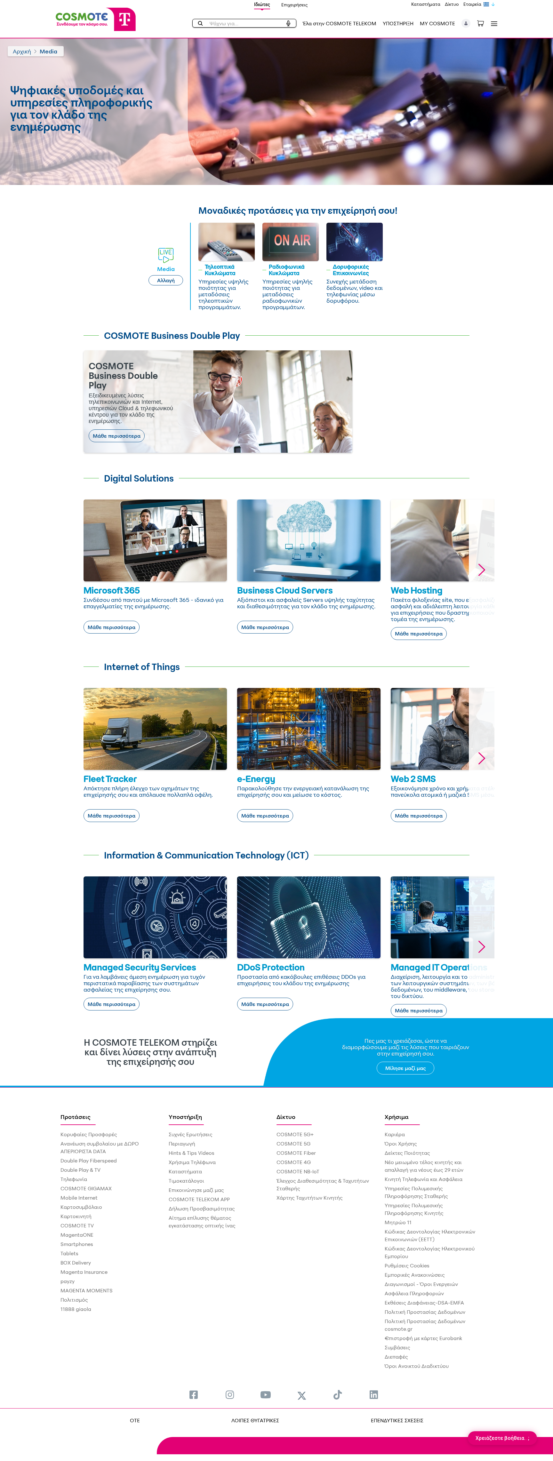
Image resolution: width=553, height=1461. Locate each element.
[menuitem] (193, 1395)
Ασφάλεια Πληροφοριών (414, 1293)
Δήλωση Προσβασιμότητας (202, 1208)
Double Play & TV (80, 1170)
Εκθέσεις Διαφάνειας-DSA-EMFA (424, 1302)
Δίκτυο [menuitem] (285, 1116)
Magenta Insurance (84, 1272)
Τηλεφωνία (73, 1179)
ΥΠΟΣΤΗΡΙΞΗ (398, 23)
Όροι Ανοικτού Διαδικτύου (417, 1366)
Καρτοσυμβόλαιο (81, 1207)
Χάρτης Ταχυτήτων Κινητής (309, 1197)
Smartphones (76, 1244)
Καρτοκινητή (76, 1216)
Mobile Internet (79, 1197)
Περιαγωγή (182, 1143)
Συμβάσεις (397, 1347)
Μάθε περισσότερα (116, 436)
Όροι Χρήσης (401, 1143)
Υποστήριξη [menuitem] (185, 1116)
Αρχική (22, 51)
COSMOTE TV (77, 1225)
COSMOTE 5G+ (295, 1134)
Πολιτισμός (74, 1300)
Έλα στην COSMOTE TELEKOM (339, 23)
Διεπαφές (396, 1356)
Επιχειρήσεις (294, 4)
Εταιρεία (472, 4)
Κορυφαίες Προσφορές (88, 1134)
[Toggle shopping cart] (484, 23)
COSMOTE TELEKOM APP (199, 1199)
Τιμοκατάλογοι (186, 1181)
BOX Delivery (75, 1262)
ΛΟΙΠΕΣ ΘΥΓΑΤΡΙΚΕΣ (255, 1420)
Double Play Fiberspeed (88, 1160)
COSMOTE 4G (293, 1162)
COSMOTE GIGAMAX (86, 1188)
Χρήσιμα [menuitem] (397, 1116)
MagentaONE (76, 1235)
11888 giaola (75, 1309)
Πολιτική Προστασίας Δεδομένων (425, 1312)
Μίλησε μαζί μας (405, 1068)
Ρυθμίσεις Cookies (407, 1265)
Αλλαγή (166, 280)
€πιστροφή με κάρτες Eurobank (423, 1338)
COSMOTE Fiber (296, 1153)
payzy (67, 1281)
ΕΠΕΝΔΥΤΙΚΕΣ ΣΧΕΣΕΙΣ (397, 1420)
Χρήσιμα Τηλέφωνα (192, 1162)
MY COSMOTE (437, 23)
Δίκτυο (452, 4)
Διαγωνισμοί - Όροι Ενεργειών (421, 1284)
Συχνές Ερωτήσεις (190, 1134)
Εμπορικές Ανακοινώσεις (415, 1275)
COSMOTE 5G (293, 1143)
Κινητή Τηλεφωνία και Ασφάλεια (423, 1179)
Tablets (69, 1253)
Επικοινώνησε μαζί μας (196, 1190)
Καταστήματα (425, 4)
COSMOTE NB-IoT (297, 1171)
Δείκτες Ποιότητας (407, 1153)
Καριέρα (395, 1134)
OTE (135, 1420)
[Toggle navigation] (492, 23)
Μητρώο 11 (398, 1222)
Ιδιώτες (262, 4)
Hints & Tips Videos (191, 1153)
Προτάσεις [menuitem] (75, 1116)
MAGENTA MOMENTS (86, 1290)
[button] (466, 23)
